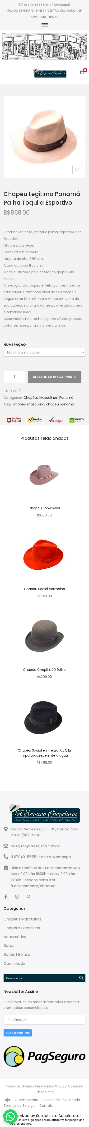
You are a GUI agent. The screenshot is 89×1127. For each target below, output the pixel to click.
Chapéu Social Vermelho (44, 588)
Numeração (15, 344)
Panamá (66, 397)
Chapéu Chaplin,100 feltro (44, 669)
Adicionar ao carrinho (54, 376)
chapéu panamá (60, 404)
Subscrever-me (18, 1033)
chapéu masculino (28, 404)
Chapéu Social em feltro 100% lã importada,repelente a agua (44, 753)
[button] (10, 1116)
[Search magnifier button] (81, 978)
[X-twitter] (28, 897)
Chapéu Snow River (44, 508)
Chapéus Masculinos (40, 397)
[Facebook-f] (6, 897)
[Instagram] (17, 897)
